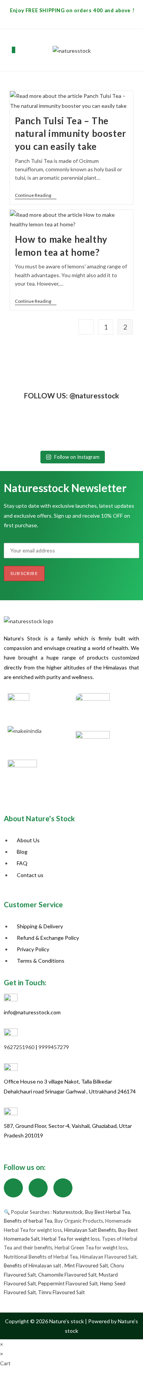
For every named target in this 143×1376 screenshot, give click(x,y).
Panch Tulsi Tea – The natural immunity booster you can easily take (70, 133)
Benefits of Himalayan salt (33, 1265)
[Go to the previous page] (86, 327)
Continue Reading (35, 195)
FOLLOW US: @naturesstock (71, 395)
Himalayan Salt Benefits (90, 1230)
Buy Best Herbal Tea (107, 1212)
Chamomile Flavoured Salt (67, 1275)
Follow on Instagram (77, 457)
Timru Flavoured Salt (61, 1292)
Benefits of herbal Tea (28, 1221)
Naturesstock (68, 1212)
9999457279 (54, 1047)
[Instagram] (38, 1187)
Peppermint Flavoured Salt (68, 1283)
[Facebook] (13, 1187)
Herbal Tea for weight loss (71, 1239)
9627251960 (19, 1047)
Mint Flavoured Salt (86, 1265)
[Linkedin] (62, 1187)
